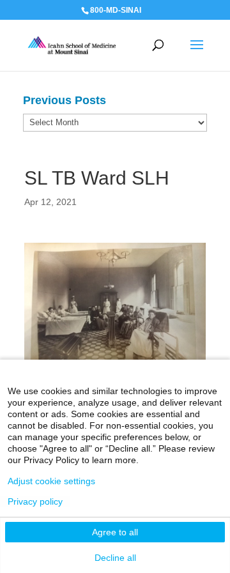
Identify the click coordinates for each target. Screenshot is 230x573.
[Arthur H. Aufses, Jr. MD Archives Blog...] (72, 44)
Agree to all (115, 532)
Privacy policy (35, 501)
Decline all (115, 558)
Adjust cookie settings (51, 481)
